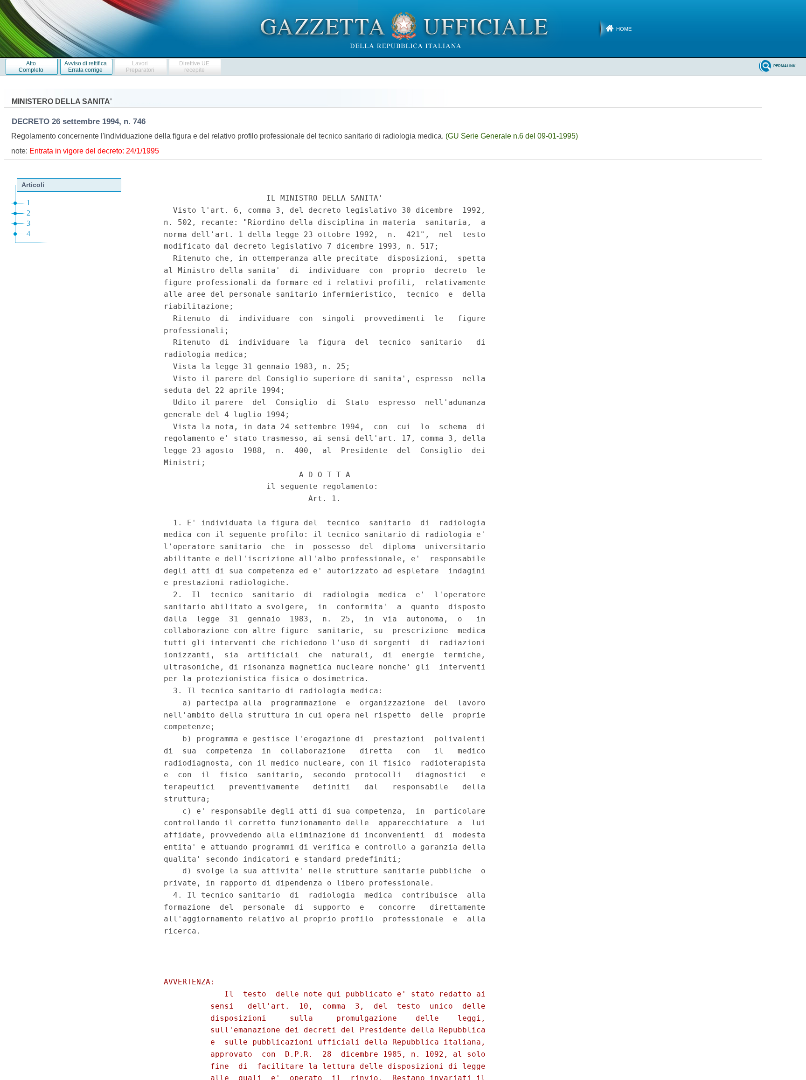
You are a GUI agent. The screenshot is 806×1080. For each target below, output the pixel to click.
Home (624, 29)
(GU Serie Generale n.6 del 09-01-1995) (511, 136)
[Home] (403, 28)
